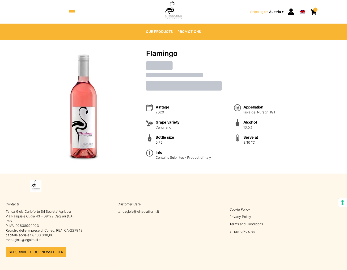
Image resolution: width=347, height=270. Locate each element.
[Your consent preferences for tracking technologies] (342, 202)
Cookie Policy (239, 209)
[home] (173, 12)
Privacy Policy (240, 217)
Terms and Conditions (246, 224)
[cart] (313, 11)
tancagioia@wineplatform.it (138, 211)
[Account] (291, 11)
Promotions (189, 31)
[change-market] (267, 11)
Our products (159, 31)
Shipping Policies (242, 231)
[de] (303, 5)
